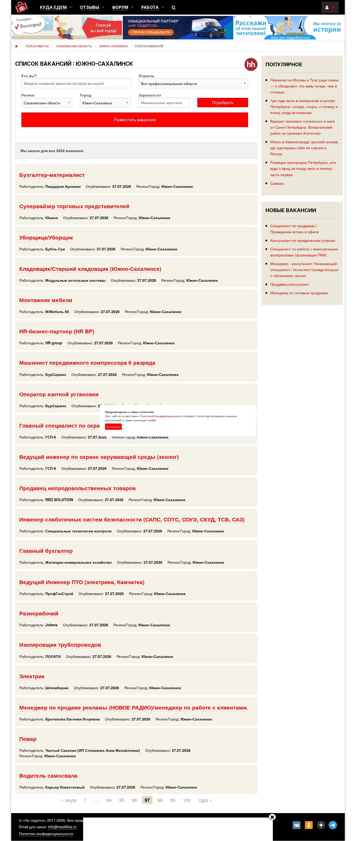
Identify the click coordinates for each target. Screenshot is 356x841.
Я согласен (113, 427)
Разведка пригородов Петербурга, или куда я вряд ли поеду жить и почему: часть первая (303, 168)
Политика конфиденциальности (46, 833)
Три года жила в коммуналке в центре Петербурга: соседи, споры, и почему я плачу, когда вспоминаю (304, 106)
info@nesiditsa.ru (62, 826)
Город (85, 95)
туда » (205, 800)
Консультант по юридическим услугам (302, 240)
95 (121, 800)
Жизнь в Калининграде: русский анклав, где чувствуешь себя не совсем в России (304, 147)
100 (187, 800)
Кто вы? (29, 75)
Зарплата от (150, 95)
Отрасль (147, 75)
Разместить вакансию (135, 120)
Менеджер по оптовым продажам (299, 292)
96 (134, 800)
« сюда (68, 800)
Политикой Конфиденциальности (161, 416)
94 (109, 800)
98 (160, 800)
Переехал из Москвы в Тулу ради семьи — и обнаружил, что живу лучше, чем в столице (304, 85)
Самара (277, 183)
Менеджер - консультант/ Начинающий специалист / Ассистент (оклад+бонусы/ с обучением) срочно (304, 269)
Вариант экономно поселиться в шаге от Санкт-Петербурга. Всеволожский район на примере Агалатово (302, 127)
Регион (27, 95)
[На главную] (21, 7)
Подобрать (222, 102)
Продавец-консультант (289, 284)
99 (172, 800)
